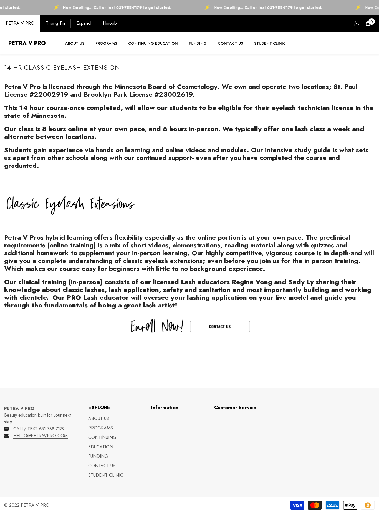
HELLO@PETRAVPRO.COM (40, 435)
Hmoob (110, 23)
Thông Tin (55, 23)
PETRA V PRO (20, 23)
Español (84, 23)
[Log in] (357, 23)
